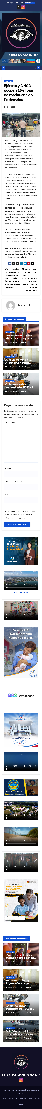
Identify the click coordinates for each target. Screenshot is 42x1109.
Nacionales (8, 81)
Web (6, 495)
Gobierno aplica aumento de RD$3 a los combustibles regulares (21, 387)
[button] (35, 68)
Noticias (37, 1098)
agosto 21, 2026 (15, 962)
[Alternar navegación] (19, 68)
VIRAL (21, 1104)
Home (4, 1098)
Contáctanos (12, 1098)
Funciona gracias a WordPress (14, 1090)
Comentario (9, 422)
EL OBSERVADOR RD (21, 55)
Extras (30, 1098)
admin (27, 305)
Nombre (8, 468)
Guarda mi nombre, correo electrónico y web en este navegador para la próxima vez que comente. (20, 514)
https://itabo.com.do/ (21, 592)
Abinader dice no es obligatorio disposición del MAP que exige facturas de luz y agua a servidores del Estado (12, 278)
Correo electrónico (13, 481)
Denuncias (22, 1098)
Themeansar (21, 1093)
